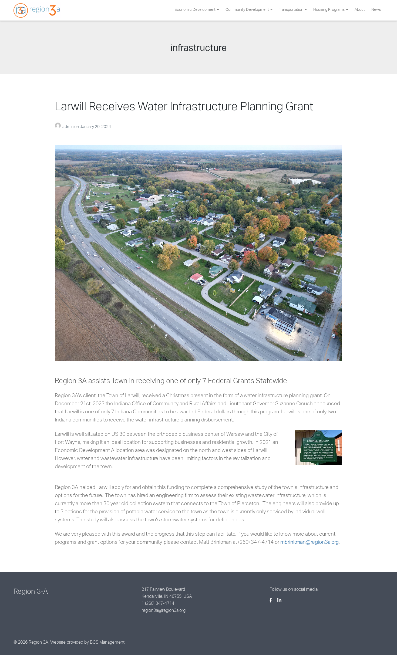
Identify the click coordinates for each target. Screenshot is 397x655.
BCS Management (107, 642)
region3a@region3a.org (164, 610)
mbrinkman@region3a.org (309, 542)
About (360, 9)
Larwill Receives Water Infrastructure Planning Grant (184, 106)
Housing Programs (329, 9)
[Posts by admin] (58, 126)
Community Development (247, 9)
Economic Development (195, 9)
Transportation (291, 9)
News (376, 9)
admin (68, 126)
